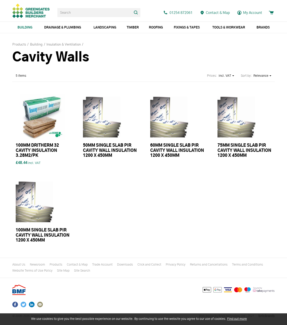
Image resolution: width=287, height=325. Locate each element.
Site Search (82, 270)
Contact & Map (77, 264)
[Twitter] (23, 304)
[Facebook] (15, 304)
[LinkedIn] (32, 304)
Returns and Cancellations (209, 264)
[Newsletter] (40, 304)
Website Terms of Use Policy (32, 270)
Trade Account (102, 264)
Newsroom (37, 264)
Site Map (63, 270)
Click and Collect (149, 264)
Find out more (237, 319)
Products (56, 264)
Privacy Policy (175, 264)
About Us (18, 264)
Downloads (125, 264)
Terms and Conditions (247, 264)
